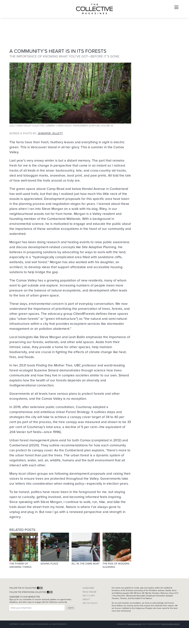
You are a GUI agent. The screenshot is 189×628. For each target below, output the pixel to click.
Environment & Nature (86, 125)
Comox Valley (64, 125)
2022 (11, 125)
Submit (71, 607)
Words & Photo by (36, 133)
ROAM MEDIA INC (134, 624)
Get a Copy (89, 595)
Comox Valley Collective (29, 125)
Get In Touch (90, 603)
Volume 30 (107, 125)
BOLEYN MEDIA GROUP (171, 624)
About (86, 599)
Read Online (89, 592)
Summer (50, 125)
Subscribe (88, 588)
